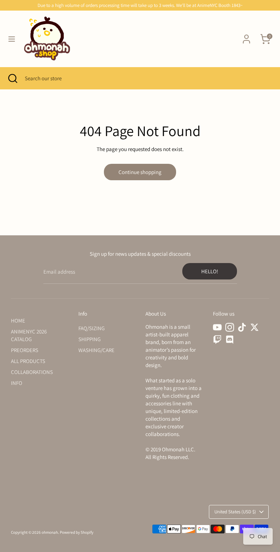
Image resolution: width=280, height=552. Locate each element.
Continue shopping (140, 172)
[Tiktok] (242, 327)
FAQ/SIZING (91, 328)
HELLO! (209, 271)
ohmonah (50, 532)
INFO (16, 382)
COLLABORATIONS (32, 371)
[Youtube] (217, 327)
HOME (18, 320)
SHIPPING (89, 339)
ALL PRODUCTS (28, 361)
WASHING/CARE (96, 350)
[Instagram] (229, 327)
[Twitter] (254, 327)
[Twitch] (217, 339)
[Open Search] (12, 78)
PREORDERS (24, 350)
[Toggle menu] (11, 38)
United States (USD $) (235, 512)
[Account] (246, 35)
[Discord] (229, 339)
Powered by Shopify (76, 532)
